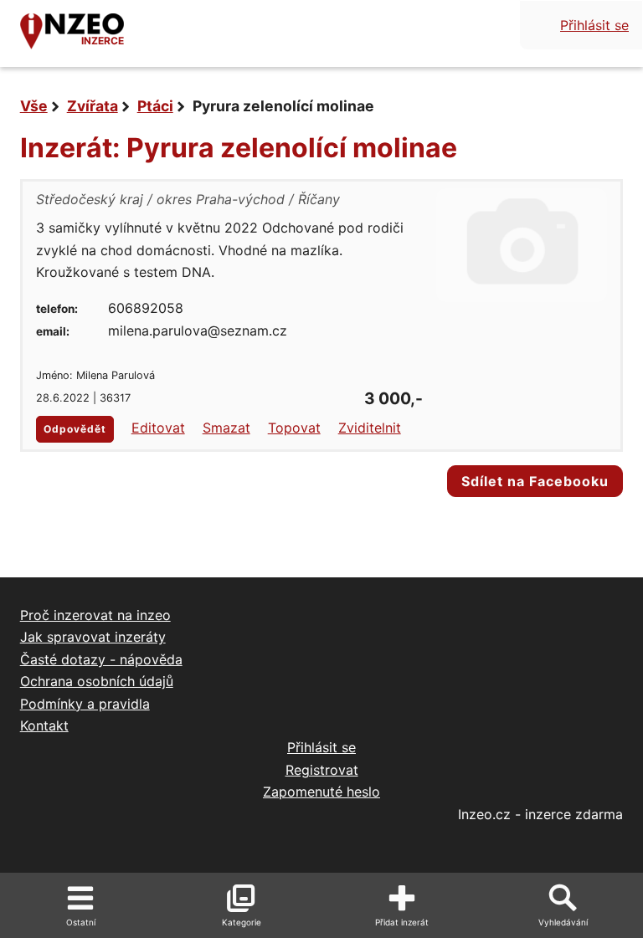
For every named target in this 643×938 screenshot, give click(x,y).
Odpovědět (75, 429)
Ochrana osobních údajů (96, 681)
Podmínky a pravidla (85, 703)
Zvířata (92, 106)
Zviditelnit (369, 427)
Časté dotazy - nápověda (101, 659)
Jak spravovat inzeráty (93, 636)
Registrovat (321, 769)
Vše (34, 106)
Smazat (226, 427)
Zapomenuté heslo (321, 791)
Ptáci (155, 106)
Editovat (158, 427)
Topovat (294, 427)
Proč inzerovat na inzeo (95, 615)
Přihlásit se (594, 25)
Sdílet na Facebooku (535, 481)
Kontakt (44, 725)
